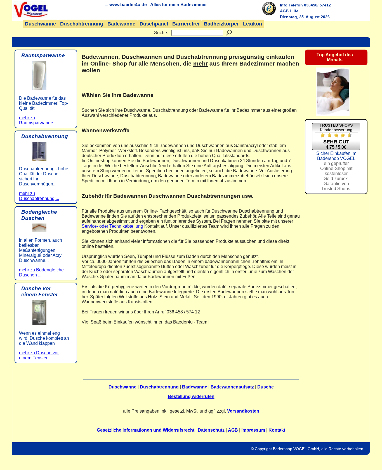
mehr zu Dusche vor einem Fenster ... (39, 355)
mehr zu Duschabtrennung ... (39, 196)
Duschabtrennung (81, 24)
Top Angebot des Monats (335, 57)
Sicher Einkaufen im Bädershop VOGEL (336, 171)
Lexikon (252, 24)
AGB (284, 11)
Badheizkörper (221, 24)
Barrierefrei (185, 24)
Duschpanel (154, 24)
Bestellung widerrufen (191, 396)
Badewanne (121, 24)
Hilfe (294, 11)
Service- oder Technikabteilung (112, 226)
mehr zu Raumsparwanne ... (38, 120)
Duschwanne (40, 24)
